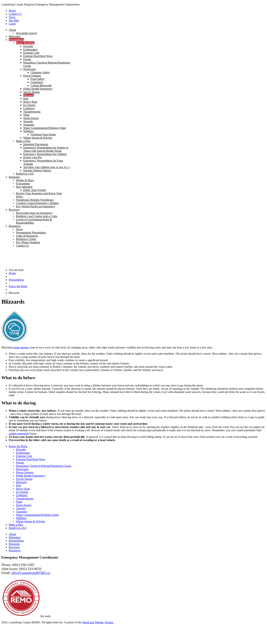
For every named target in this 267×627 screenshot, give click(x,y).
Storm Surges (23, 505)
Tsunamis (21, 511)
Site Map (14, 20)
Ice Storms (22, 492)
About (12, 534)
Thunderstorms (24, 498)
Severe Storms (24, 478)
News (12, 17)
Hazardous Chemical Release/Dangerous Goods (43, 465)
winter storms (21, 347)
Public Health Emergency (30, 475)
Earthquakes (23, 452)
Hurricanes (22, 469)
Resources (15, 550)
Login (12, 23)
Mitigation (15, 537)
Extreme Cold (24, 456)
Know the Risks (18, 286)
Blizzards (21, 482)
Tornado (21, 508)
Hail (18, 485)
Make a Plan (16, 524)
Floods (20, 462)
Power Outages (25, 472)
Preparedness (16, 279)
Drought (21, 449)
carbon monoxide (19, 433)
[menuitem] (12, 29)
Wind (19, 501)
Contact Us (15, 13)
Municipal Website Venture (97, 622)
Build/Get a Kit (17, 527)
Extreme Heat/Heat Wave (30, 459)
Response (14, 543)
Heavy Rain (23, 488)
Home (12, 10)
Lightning (21, 495)
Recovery (14, 547)
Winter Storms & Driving (30, 521)
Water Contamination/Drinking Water (37, 514)
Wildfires (21, 518)
